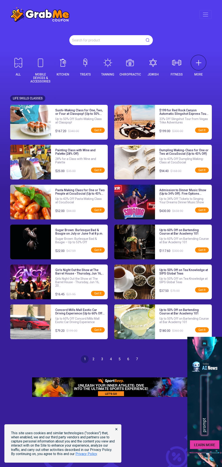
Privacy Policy (86, 454)
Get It (97, 130)
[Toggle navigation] (205, 14)
